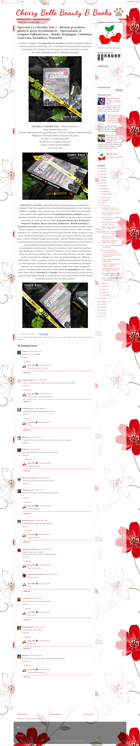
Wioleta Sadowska (28, 520)
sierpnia (104, 200)
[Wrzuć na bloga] (41, 334)
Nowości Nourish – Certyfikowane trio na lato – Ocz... (111, 218)
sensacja (74, 337)
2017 (101, 304)
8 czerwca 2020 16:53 (44, 478)
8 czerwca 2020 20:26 (45, 549)
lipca (103, 203)
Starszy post (88, 714)
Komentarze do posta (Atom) (33, 718)
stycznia (104, 295)
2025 (101, 171)
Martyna (25, 437)
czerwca (104, 205)
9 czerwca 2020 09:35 (44, 422)
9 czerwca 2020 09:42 (44, 612)
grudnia (104, 188)
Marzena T (25, 655)
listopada (104, 191)
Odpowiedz (25, 357)
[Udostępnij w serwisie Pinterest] (47, 334)
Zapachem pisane (27, 408)
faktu (24, 337)
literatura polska (42, 337)
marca (104, 289)
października (105, 194)
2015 (101, 310)
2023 (101, 177)
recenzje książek (67, 337)
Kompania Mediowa (62, 142)
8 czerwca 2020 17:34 (36, 490)
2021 (101, 183)
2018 (101, 301)
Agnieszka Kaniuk (28, 380)
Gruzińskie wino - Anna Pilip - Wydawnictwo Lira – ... (110, 237)
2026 (101, 168)
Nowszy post (22, 714)
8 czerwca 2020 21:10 (36, 598)
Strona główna (55, 714)
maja (103, 283)
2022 (101, 180)
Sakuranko (25, 490)
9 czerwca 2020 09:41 (44, 534)
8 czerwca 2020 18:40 (41, 520)
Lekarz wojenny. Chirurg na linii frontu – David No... (110, 227)
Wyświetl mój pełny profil (114, 157)
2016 (101, 307)
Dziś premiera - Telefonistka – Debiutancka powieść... (110, 241)
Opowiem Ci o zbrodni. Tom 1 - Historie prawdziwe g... (110, 265)
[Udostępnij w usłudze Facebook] (45, 334)
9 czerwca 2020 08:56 (36, 655)
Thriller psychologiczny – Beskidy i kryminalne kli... (111, 255)
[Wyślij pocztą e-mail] (39, 334)
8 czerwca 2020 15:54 (34, 437)
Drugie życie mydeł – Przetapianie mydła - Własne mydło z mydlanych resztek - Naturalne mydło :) (114, 137)
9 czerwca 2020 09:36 (44, 463)
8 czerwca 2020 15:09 (40, 380)
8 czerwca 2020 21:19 (40, 627)
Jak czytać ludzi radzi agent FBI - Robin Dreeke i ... (111, 260)
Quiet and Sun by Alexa (29, 478)
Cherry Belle (31, 365)
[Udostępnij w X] (43, 334)
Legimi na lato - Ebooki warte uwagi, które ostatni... (110, 232)
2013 (101, 316)
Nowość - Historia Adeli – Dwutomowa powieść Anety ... (111, 251)
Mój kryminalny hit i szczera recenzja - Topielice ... (109, 223)
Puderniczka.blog (27, 627)
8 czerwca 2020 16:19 (34, 449)
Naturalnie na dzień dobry (30, 549)
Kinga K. (25, 351)
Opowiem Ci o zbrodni (54, 337)
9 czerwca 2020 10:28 (50, 574)
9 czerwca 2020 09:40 (44, 506)
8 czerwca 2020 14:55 (44, 365)
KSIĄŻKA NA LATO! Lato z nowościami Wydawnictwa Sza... (111, 209)
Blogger (84, 741)
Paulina (24, 449)
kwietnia (104, 286)
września (104, 197)
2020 (101, 186)
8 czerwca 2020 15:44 (40, 408)
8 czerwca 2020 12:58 (35, 351)
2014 (101, 313)
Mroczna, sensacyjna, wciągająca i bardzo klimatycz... (111, 213)
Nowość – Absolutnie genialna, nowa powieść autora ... (112, 279)
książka (35, 337)
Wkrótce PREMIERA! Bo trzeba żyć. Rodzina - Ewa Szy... (110, 269)
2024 (101, 174)
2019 (101, 298)
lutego (104, 292)
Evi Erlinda (25, 598)
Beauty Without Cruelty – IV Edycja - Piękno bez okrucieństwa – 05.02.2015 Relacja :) (114, 101)
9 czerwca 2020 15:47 (44, 583)
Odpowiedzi (27, 361)
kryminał (29, 337)
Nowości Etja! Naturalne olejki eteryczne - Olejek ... (110, 274)
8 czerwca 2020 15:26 (44, 394)
